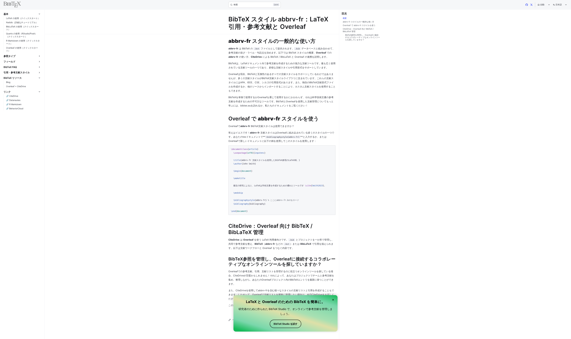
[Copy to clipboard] (331, 149)
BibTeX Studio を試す (285, 323)
